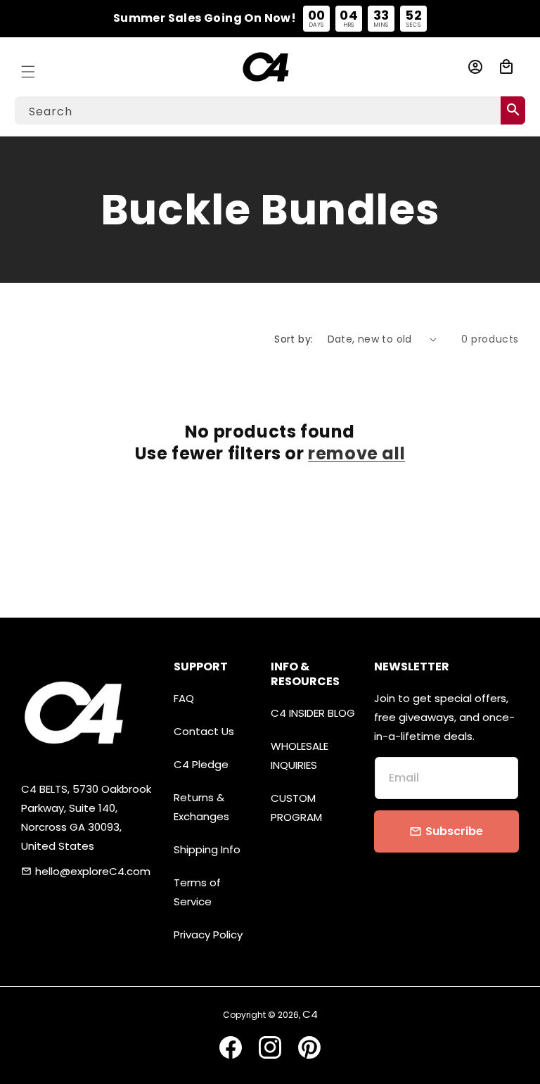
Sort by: (293, 339)
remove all (356, 453)
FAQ (184, 698)
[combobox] (270, 110)
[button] (28, 66)
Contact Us (204, 731)
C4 (310, 1014)
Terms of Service (197, 892)
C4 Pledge (201, 764)
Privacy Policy (208, 934)
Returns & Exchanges (201, 807)
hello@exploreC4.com (92, 871)
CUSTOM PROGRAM (296, 807)
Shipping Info (207, 849)
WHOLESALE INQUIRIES (299, 755)
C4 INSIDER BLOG (313, 713)
